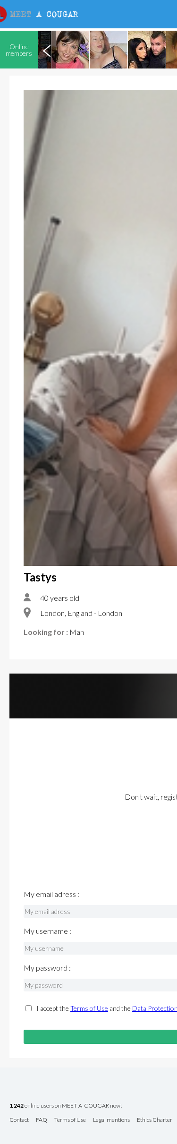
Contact (19, 1120)
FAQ (41, 1120)
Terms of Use (89, 1008)
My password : (47, 968)
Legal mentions (111, 1120)
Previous (47, 49)
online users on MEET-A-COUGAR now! (65, 1106)
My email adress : (51, 894)
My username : (47, 931)
